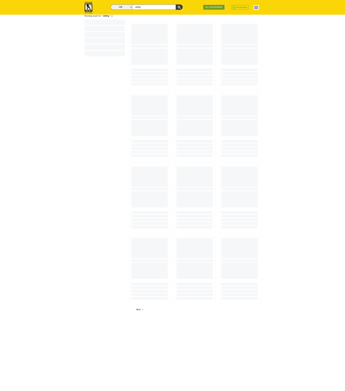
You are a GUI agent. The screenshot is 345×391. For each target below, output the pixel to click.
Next (140, 309)
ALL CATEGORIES (213, 7)
